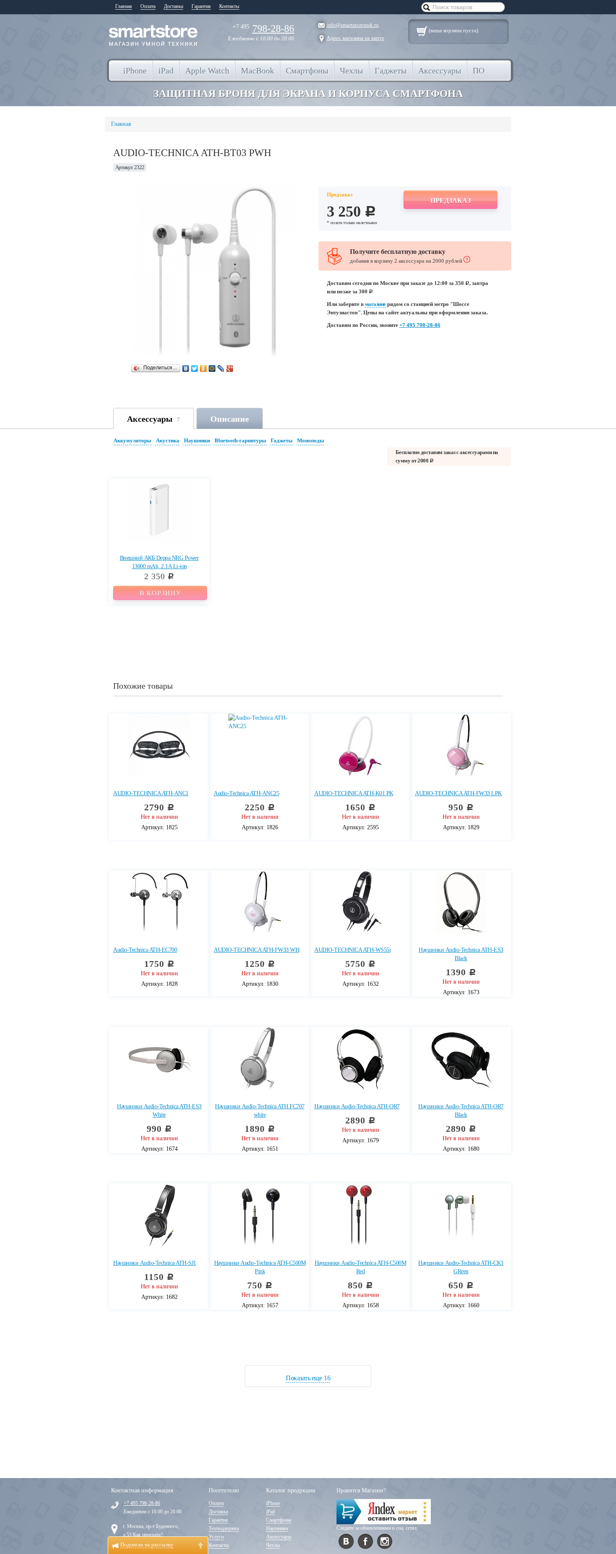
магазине (375, 304)
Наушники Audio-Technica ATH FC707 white (260, 1110)
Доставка (173, 6)
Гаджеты (281, 440)
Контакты (229, 6)
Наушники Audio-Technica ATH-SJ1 (154, 1263)
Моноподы (310, 440)
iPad (270, 1512)
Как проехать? (148, 1535)
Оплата (147, 6)
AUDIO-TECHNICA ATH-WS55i (352, 950)
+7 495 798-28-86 (419, 325)
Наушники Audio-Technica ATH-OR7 (357, 1106)
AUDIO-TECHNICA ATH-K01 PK (353, 793)
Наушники (197, 440)
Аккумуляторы (132, 440)
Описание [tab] (229, 418)
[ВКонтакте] (185, 368)
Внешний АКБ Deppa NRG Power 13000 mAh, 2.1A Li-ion (159, 562)
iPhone (273, 1503)
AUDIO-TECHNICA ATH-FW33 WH (256, 950)
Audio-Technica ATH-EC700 (145, 950)
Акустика (167, 440)
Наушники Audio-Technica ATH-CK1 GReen (461, 1267)
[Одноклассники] (203, 368)
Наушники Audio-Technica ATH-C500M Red (360, 1267)
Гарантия (201, 6)
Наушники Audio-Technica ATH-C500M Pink (260, 1267)
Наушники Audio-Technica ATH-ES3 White (159, 1110)
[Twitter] (194, 368)
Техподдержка (224, 1528)
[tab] (133, 441)
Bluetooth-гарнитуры (240, 440)
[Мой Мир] (212, 368)
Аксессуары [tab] (153, 418)
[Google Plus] (229, 368)
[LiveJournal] (221, 368)
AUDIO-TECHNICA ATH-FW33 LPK (458, 793)
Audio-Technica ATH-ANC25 (246, 793)
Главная (123, 6)
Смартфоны (278, 1520)
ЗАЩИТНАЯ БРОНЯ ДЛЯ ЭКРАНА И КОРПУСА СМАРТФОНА (308, 93)
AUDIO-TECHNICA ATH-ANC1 (151, 793)
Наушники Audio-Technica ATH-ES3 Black (461, 954)
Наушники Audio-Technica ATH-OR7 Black (461, 1110)
